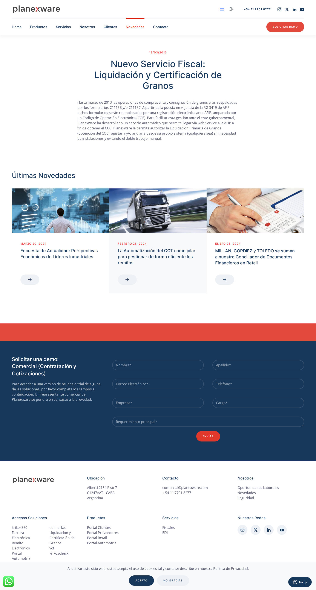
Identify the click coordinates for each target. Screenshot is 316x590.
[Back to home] (36, 9)
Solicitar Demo (285, 26)
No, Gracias (173, 580)
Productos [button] (38, 27)
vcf (51, 548)
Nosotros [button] (87, 27)
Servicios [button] (63, 27)
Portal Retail (97, 537)
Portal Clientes (99, 527)
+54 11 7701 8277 (257, 9)
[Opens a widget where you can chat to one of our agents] (300, 582)
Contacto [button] (161, 27)
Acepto (141, 580)
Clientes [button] (110, 27)
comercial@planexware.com (185, 487)
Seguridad (246, 498)
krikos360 (19, 527)
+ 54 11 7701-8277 (176, 492)
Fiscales (168, 527)
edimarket (57, 527)
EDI (165, 532)
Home (16, 27)
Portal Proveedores (103, 532)
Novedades (135, 27)
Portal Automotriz (101, 543)
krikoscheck (58, 553)
